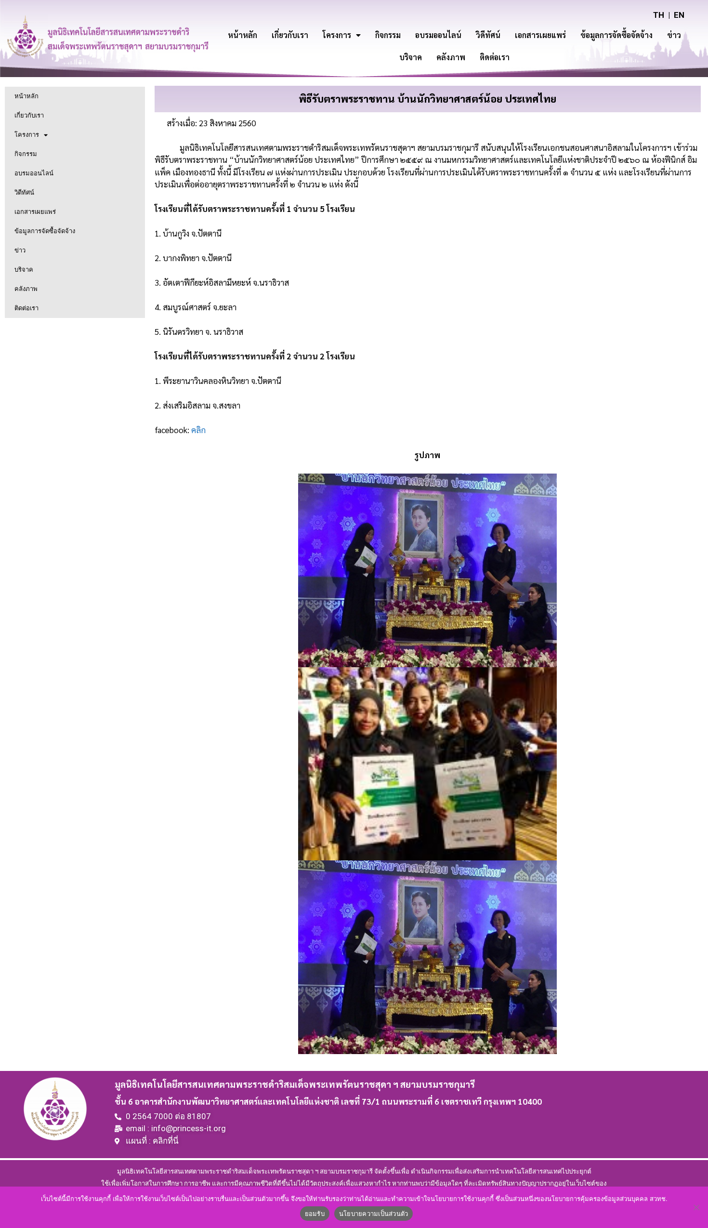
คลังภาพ (450, 57)
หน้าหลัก (242, 35)
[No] (696, 1207)
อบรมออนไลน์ (438, 35)
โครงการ (337, 35)
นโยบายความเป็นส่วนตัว (373, 1213)
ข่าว (674, 35)
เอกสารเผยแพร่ (540, 35)
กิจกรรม (388, 35)
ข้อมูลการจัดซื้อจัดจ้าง (616, 35)
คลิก (198, 429)
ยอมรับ (315, 1213)
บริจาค (410, 57)
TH (658, 15)
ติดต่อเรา (495, 57)
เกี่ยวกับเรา (290, 35)
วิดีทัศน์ (488, 35)
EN (679, 15)
